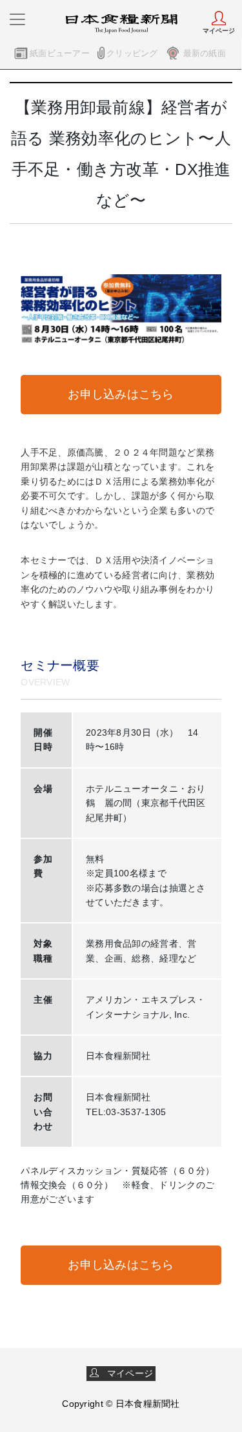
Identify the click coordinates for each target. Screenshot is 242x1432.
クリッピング (132, 53)
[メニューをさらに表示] (17, 19)
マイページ (126, 1373)
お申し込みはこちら (121, 394)
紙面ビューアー (60, 53)
